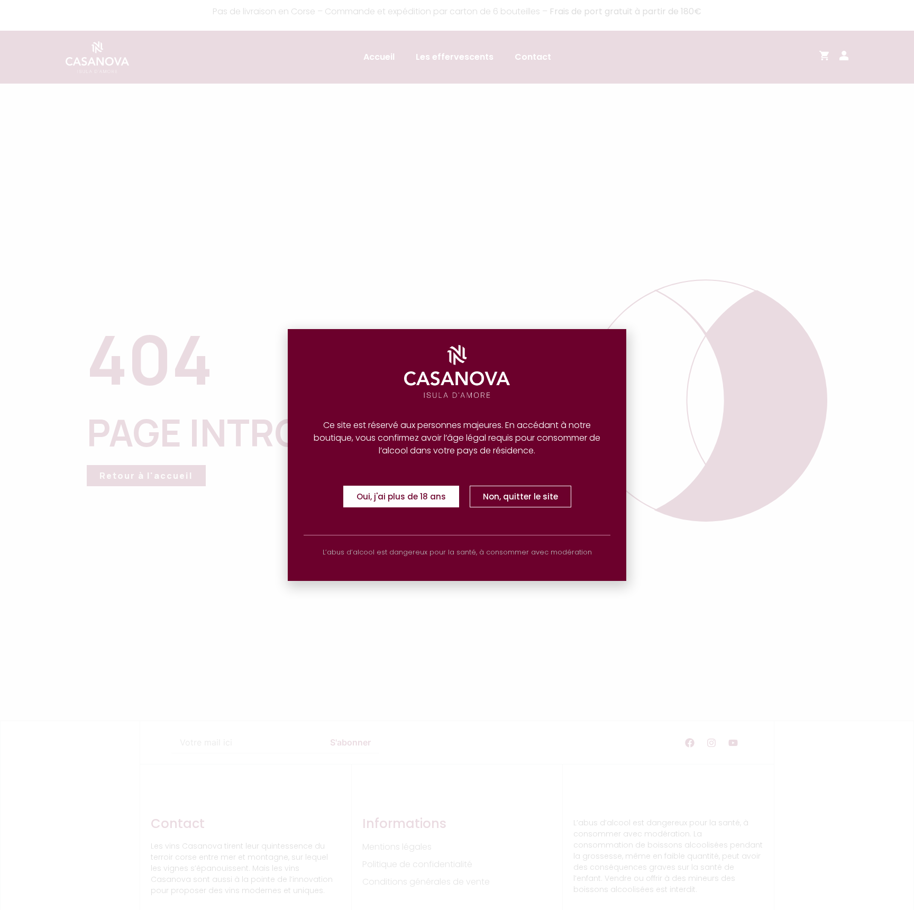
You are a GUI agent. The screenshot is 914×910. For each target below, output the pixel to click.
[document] (457, 455)
